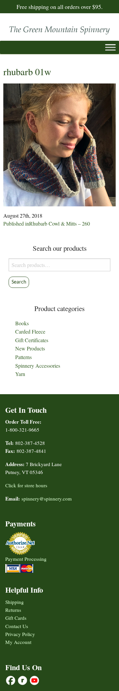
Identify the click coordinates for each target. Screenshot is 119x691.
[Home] (59, 28)
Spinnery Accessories (37, 365)
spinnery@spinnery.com (46, 498)
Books (22, 323)
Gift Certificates (31, 340)
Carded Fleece (30, 331)
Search (19, 282)
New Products (30, 348)
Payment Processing (26, 559)
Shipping (14, 602)
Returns (13, 610)
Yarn (20, 373)
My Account (18, 642)
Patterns (23, 356)
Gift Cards (15, 617)
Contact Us (16, 626)
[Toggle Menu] (110, 47)
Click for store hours (26, 485)
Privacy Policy (20, 634)
